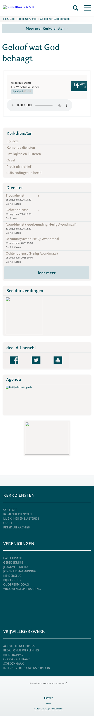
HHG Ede (9, 18)
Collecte (13, 141)
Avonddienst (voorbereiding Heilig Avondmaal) (41, 228)
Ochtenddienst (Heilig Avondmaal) (32, 257)
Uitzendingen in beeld (25, 173)
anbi (48, 703)
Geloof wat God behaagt (55, 18)
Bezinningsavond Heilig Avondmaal (32, 243)
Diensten (15, 188)
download (22, 91)
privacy (48, 698)
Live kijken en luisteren (24, 154)
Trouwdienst (18, 199)
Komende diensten (21, 147)
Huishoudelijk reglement (48, 708)
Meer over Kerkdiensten (46, 28)
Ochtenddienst (18, 214)
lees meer (47, 272)
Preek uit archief (27, 18)
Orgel (11, 160)
